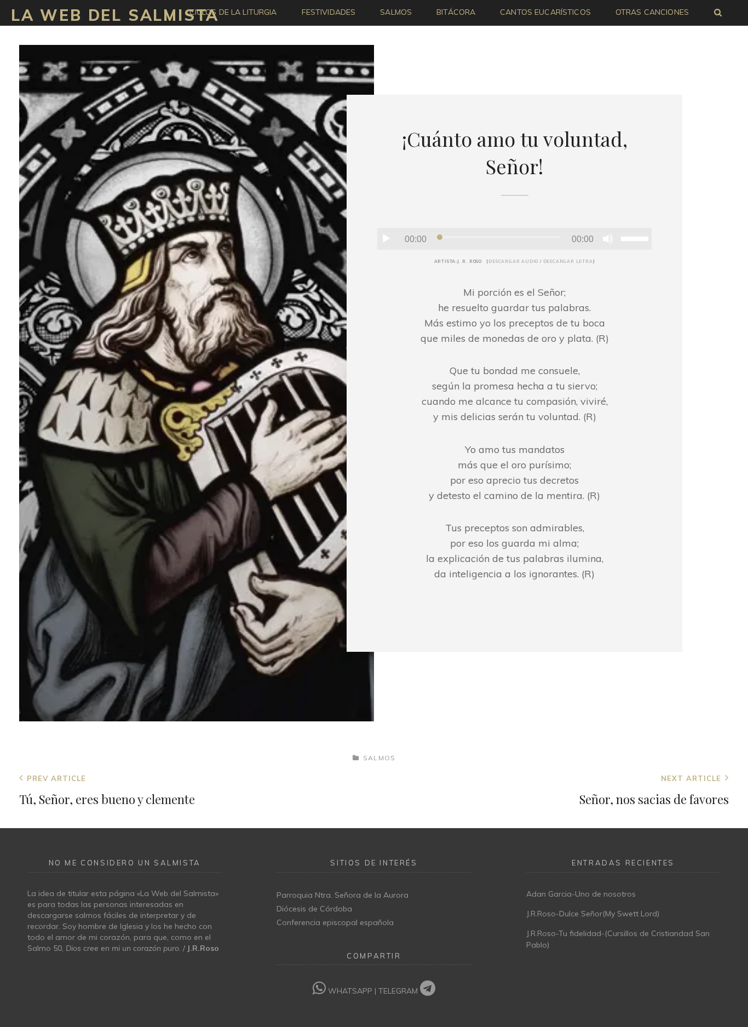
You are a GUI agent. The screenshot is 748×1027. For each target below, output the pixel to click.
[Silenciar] (607, 238)
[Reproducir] (386, 238)
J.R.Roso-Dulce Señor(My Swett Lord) (592, 914)
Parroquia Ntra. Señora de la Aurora (342, 895)
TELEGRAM (399, 991)
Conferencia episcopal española (335, 922)
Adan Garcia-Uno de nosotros (581, 894)
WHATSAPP (350, 991)
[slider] (636, 238)
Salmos (379, 758)
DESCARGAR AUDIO (513, 261)
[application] (514, 239)
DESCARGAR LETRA (568, 261)
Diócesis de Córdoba (314, 909)
